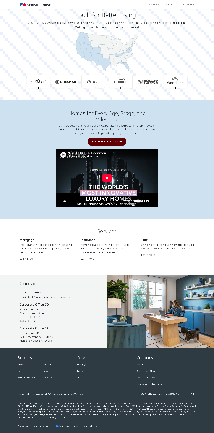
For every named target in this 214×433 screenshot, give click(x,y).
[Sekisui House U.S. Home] (35, 4)
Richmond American (26, 377)
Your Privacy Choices (68, 426)
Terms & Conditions (42, 426)
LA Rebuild (171, 4)
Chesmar (47, 364)
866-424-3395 (28, 297)
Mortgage (81, 364)
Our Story (152, 4)
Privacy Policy (24, 426)
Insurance (81, 371)
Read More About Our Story (107, 141)
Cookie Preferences (90, 426)
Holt (19, 371)
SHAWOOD (23, 364)
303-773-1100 (28, 320)
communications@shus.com (55, 297)
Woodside (47, 377)
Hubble (46, 371)
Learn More (27, 258)
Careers (188, 4)
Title (79, 377)
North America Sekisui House (150, 384)
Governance (142, 364)
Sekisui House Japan (146, 377)
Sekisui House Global (146, 371)
